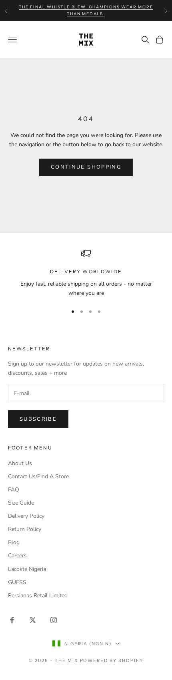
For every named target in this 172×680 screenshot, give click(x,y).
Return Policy (24, 529)
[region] (86, 273)
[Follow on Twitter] (33, 620)
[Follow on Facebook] (12, 620)
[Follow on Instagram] (54, 620)
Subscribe (38, 419)
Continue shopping (86, 167)
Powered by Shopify (112, 660)
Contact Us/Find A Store (38, 476)
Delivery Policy (26, 516)
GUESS (17, 582)
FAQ (13, 489)
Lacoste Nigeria (27, 569)
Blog (14, 542)
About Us (20, 463)
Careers (17, 555)
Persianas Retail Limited (38, 595)
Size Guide (21, 503)
